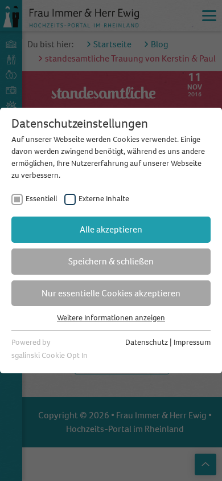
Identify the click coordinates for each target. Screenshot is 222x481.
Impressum (192, 342)
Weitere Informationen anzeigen (111, 317)
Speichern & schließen (111, 261)
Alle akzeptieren (111, 229)
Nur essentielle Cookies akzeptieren (111, 293)
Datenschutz (146, 342)
